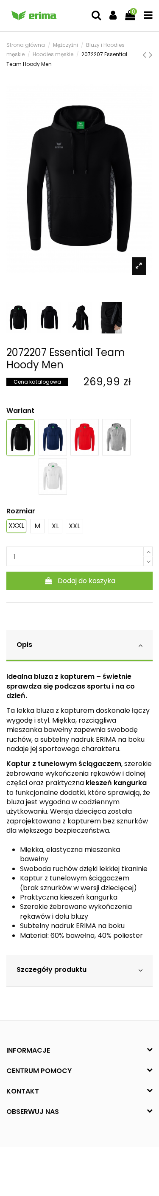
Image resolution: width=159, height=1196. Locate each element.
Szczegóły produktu (51, 969)
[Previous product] (145, 55)
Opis (24, 644)
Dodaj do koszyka (86, 581)
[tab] (79, 646)
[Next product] (151, 55)
